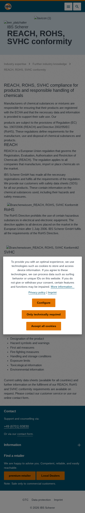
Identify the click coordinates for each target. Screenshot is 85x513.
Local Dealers (50, 475)
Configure (43, 302)
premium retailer (20, 475)
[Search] (77, 6)
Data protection (41, 499)
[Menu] (68, 6)
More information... (63, 286)
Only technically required (44, 314)
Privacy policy (36, 292)
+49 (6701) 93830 (16, 426)
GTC (25, 499)
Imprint (58, 499)
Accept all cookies (43, 326)
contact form (25, 433)
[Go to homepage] (8, 6)
